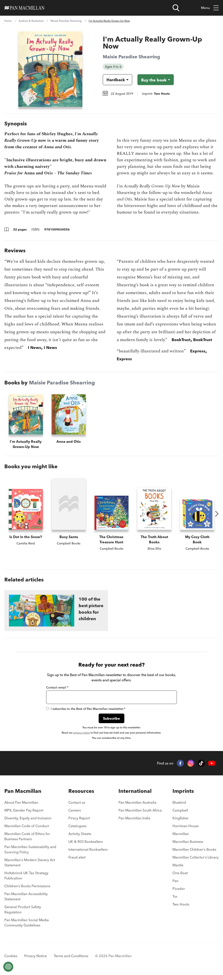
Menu (205, 8)
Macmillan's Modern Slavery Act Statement (29, 862)
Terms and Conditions (71, 956)
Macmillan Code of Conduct (26, 826)
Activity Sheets (79, 834)
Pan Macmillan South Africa (140, 810)
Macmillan (180, 834)
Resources (81, 791)
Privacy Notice (35, 956)
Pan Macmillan (22, 791)
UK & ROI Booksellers (85, 841)
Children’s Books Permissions (27, 886)
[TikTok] (201, 763)
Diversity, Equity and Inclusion (27, 818)
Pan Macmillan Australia (137, 802)
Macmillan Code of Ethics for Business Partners (27, 836)
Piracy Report (79, 818)
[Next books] (217, 514)
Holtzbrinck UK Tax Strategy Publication (26, 875)
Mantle (177, 865)
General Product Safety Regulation (22, 909)
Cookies (10, 956)
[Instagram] (190, 763)
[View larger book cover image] (50, 69)
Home (8, 20)
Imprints (183, 791)
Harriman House (185, 826)
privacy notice (81, 732)
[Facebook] (180, 763)
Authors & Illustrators (31, 20)
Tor (174, 896)
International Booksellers (88, 849)
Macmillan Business (187, 841)
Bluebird (179, 802)
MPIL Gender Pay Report (23, 810)
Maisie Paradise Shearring (66, 20)
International (135, 791)
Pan (175, 881)
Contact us (76, 802)
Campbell (180, 810)
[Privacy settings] (8, 967)
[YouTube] (211, 763)
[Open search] (175, 7)
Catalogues (77, 826)
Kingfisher (180, 818)
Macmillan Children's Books (194, 849)
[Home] (24, 7)
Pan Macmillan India (134, 818)
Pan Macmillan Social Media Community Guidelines (26, 922)
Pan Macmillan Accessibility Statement (26, 896)
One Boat (180, 873)
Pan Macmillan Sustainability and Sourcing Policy (30, 849)
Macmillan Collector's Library (195, 857)
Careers (74, 810)
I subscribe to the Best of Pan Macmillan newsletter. (88, 709)
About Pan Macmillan (21, 802)
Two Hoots (180, 904)
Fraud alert (77, 857)
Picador (178, 888)
